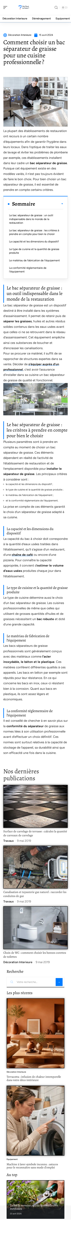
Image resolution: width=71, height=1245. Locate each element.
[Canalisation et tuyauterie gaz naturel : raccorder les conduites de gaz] (35, 867)
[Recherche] (56, 7)
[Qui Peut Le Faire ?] (24, 7)
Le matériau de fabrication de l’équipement (34, 260)
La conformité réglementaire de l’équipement (27, 269)
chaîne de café (22, 555)
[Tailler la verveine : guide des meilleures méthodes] (35, 1199)
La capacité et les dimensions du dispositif (34, 241)
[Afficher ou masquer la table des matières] (49, 204)
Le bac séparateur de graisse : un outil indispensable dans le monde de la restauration (31, 219)
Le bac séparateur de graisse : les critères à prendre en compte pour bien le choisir (34, 232)
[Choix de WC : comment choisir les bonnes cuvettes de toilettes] (35, 927)
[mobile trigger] (6, 7)
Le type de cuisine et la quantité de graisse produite (34, 251)
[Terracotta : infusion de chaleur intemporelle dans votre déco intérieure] (35, 1033)
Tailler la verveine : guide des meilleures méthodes (34, 1207)
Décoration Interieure (17, 962)
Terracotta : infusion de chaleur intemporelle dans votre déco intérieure (34, 1078)
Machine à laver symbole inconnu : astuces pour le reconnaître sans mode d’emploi (32, 1166)
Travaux (8, 840)
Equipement (12, 1159)
